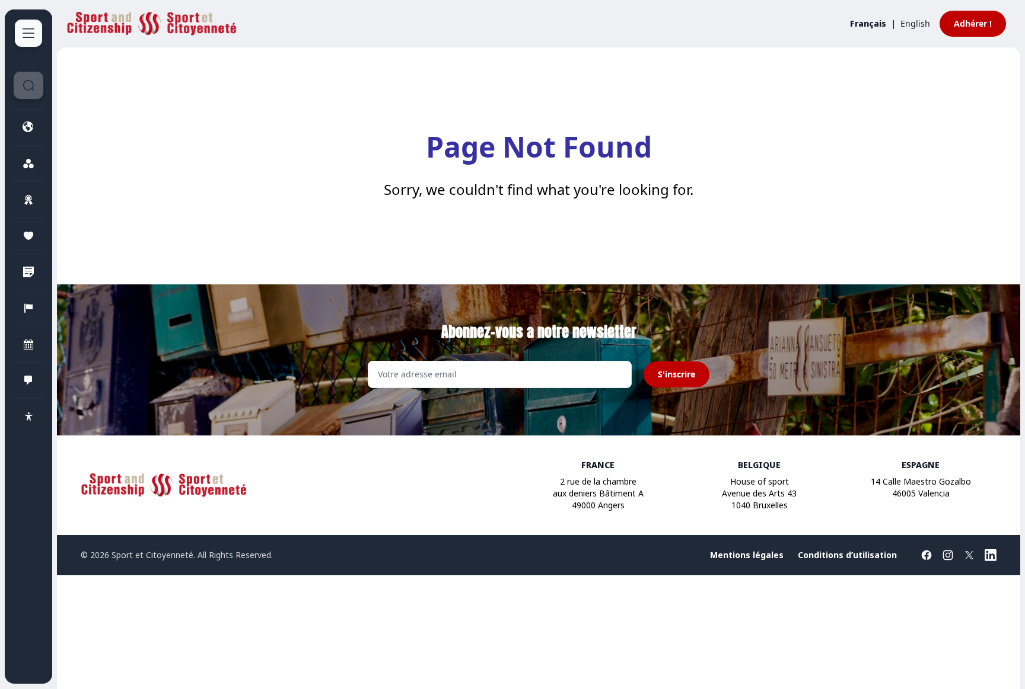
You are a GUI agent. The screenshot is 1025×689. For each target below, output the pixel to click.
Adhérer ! (973, 23)
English (915, 23)
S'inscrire (676, 374)
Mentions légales (747, 554)
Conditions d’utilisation (847, 554)
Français (868, 23)
